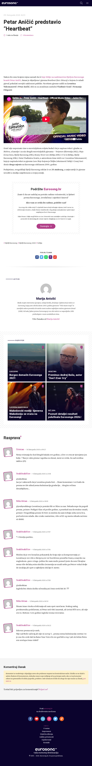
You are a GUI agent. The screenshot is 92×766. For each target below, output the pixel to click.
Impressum (46, 731)
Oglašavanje (46, 740)
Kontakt (46, 743)
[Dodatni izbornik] (87, 3)
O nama (46, 728)
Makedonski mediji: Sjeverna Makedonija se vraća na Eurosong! (26, 414)
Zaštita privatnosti (46, 737)
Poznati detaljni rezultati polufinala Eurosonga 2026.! (64, 415)
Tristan (20, 449)
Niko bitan (21, 501)
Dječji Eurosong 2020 (27, 243)
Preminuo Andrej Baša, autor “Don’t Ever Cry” (65, 376)
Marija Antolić (53, 319)
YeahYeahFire (23, 473)
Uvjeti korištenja (46, 734)
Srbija (39, 243)
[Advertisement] (46, 56)
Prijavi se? (43, 689)
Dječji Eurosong (11, 243)
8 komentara (28, 35)
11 (81, 386)
